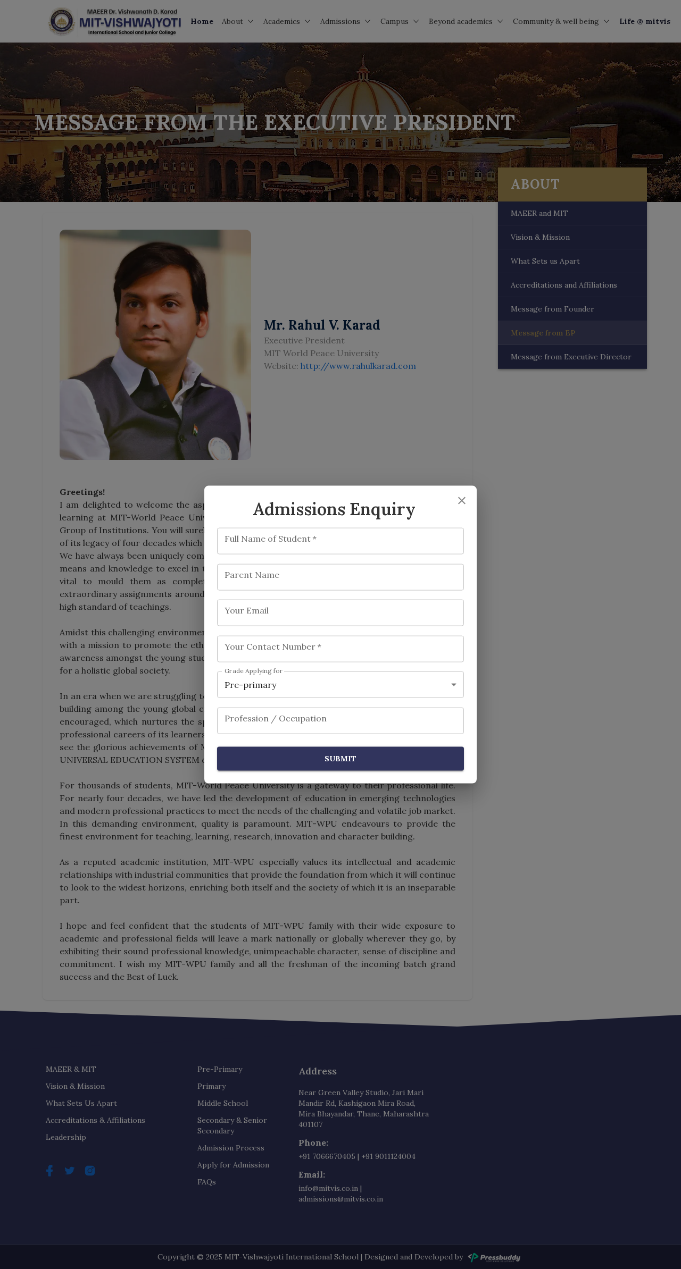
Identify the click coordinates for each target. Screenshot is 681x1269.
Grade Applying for (254, 671)
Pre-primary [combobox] (250, 684)
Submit (340, 758)
